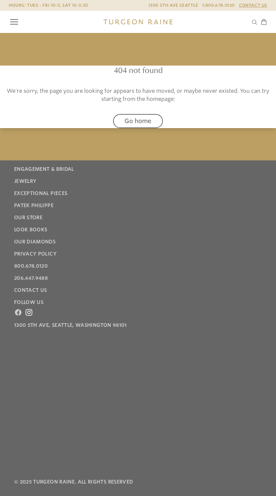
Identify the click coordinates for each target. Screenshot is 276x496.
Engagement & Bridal (44, 169)
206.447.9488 (31, 278)
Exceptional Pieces (40, 193)
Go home (138, 120)
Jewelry (25, 181)
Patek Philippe (34, 205)
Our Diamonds (35, 241)
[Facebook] (18, 312)
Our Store (28, 217)
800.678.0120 (31, 266)
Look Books (30, 229)
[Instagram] (29, 312)
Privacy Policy (35, 254)
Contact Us (253, 5)
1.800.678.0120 (218, 5)
